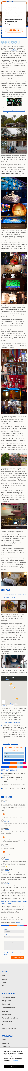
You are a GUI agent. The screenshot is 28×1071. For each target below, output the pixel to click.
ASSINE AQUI (14, 30)
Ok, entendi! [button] (14, 1066)
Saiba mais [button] (15, 1060)
